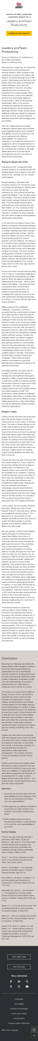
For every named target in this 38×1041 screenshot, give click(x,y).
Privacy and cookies (19, 1013)
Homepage (19, 999)
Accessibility (19, 1004)
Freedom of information (19, 1009)
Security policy (19, 1018)
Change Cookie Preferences (19, 1023)
